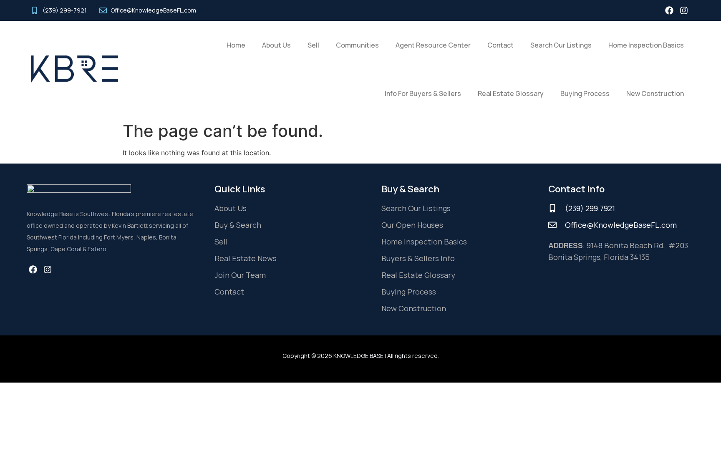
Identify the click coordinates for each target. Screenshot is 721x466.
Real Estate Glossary (511, 93)
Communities (357, 45)
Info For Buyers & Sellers (423, 93)
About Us (276, 45)
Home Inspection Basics (646, 45)
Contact (500, 45)
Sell (313, 45)
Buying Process (585, 93)
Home (236, 45)
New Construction (655, 93)
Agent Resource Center (433, 45)
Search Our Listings (561, 45)
